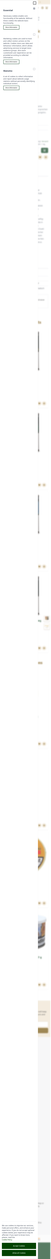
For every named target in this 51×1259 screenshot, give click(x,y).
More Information (11, 27)
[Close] (34, 3)
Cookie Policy (7, 1240)
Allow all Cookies (19, 1253)
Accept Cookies (19, 1246)
